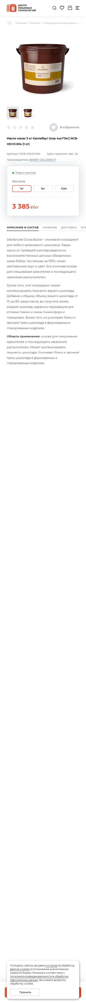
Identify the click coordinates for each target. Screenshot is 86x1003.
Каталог (35, 23)
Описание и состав (23, 227)
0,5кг (64, 188)
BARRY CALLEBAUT (43, 159)
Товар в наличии (25, 172)
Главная (21, 23)
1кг (22, 188)
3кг (43, 188)
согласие (51, 965)
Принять (25, 992)
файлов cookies (19, 969)
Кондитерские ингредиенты (63, 23)
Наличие (50, 227)
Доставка (69, 227)
